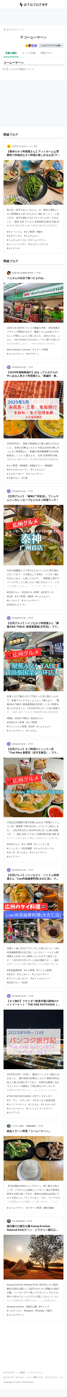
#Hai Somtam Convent (19, 349)
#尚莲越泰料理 (14, 970)
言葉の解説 (11, 52)
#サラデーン (32, 353)
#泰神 (30, 596)
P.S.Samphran (18, 1221)
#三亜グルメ (13, 477)
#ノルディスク (14, 1310)
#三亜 (25, 477)
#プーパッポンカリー (18, 978)
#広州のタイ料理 (30, 592)
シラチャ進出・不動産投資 (23, 1126)
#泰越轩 (48, 465)
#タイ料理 (29, 231)
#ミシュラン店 (41, 844)
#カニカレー (23, 974)
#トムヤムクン (31, 235)
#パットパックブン (17, 244)
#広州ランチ (47, 592)
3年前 (30, 996)
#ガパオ (11, 852)
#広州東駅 (27, 848)
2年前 (30, 618)
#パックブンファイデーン (39, 1108)
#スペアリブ (13, 1112)
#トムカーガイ (48, 1104)
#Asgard (28, 1310)
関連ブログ (46, 52)
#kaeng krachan (15, 1306)
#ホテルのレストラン (18, 469)
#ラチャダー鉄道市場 (44, 1100)
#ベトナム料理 (44, 970)
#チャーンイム (14, 231)
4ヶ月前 (33, 146)
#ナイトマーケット (17, 1104)
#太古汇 (11, 974)
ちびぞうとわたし (20, 146)
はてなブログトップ (53, 1377)
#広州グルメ (13, 592)
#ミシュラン (13, 848)
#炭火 (49, 1310)
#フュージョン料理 (17, 726)
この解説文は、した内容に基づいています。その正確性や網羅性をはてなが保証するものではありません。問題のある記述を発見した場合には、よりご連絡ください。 (18, 70)
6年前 (29, 1221)
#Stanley (39, 1310)
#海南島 (23, 465)
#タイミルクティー (40, 978)
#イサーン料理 (40, 349)
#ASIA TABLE (22, 718)
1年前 (38, 272)
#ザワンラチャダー (43, 1096)
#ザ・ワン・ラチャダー (19, 1100)
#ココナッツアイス (38, 244)
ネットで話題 (29, 52)
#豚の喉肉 (48, 1207)
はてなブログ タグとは (13, 1377)
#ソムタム (31, 730)
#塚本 (39, 231)
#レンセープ (13, 600)
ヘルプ (28, 1377)
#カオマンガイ (14, 235)
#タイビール (13, 248)
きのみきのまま (19, 367)
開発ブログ (38, 1377)
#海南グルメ (36, 465)
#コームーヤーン (37, 240)
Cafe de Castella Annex (22, 272)
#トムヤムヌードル (17, 240)
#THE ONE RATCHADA (19, 1096)
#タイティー (13, 856)
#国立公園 (31, 1306)
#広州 (10, 596)
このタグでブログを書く (51, 45)
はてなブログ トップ (15, 29)
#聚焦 (10, 718)
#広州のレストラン (17, 604)
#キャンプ (44, 1306)
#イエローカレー (15, 473)
